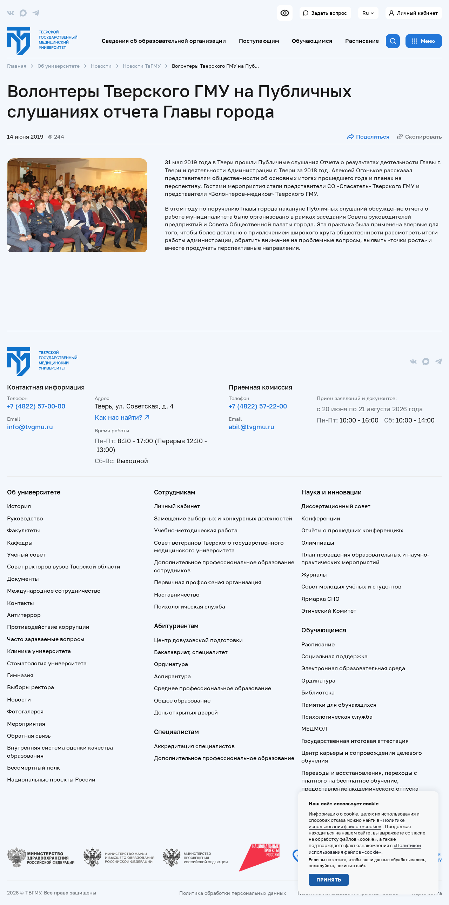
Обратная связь (29, 735)
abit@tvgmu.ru (251, 427)
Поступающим (259, 40)
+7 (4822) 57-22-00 (258, 406)
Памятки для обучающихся (338, 704)
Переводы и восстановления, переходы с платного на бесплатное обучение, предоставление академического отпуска (359, 780)
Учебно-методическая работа (195, 530)
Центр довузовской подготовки (198, 640)
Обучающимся (312, 40)
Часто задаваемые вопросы (46, 639)
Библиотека (318, 692)
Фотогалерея (25, 711)
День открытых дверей (186, 712)
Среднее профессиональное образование (212, 688)
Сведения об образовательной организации (164, 40)
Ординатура (171, 663)
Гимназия (20, 675)
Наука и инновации (331, 492)
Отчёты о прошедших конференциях (352, 530)
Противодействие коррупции (48, 626)
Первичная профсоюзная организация (207, 582)
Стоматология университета (47, 663)
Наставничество (177, 594)
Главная (16, 66)
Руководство (25, 518)
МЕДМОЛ (314, 728)
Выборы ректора (30, 687)
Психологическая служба (189, 606)
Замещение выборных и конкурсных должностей (223, 518)
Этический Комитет (328, 610)
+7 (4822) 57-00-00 (36, 406)
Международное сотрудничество (54, 590)
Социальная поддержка (334, 656)
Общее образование (182, 700)
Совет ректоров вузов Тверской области (63, 566)
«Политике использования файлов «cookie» (357, 823)
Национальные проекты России (51, 779)
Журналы (314, 574)
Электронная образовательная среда (353, 668)
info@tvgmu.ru (30, 427)
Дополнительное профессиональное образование (224, 757)
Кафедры (20, 542)
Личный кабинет (417, 13)
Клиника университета (39, 650)
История (19, 506)
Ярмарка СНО (320, 598)
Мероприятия (26, 723)
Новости (101, 66)
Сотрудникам (174, 492)
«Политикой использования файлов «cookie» (365, 848)
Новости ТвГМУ (142, 66)
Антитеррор (24, 614)
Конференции (320, 518)
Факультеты (23, 530)
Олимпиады (317, 542)
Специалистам (176, 732)
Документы (23, 578)
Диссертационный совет (335, 506)
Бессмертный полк (33, 767)
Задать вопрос (329, 13)
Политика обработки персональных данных (232, 893)
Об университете (59, 66)
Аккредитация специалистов (194, 746)
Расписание (362, 40)
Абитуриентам (176, 626)
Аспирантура (172, 676)
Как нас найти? (118, 417)
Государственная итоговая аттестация (355, 740)
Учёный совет (26, 554)
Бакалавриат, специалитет (191, 652)
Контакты (20, 602)
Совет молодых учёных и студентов (351, 586)
